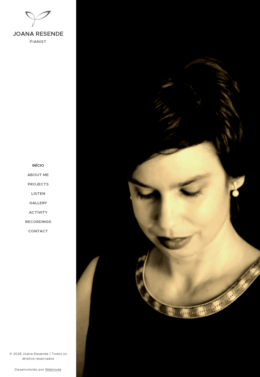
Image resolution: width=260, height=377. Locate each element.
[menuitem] (38, 165)
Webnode (53, 369)
